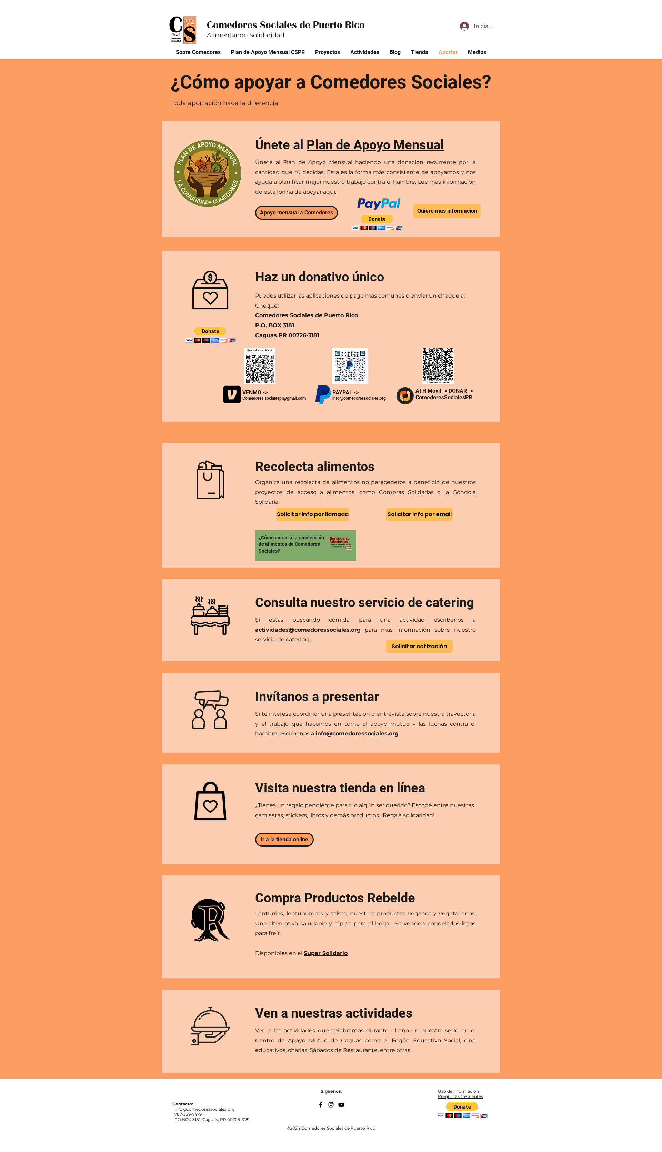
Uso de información (458, 1091)
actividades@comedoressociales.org (308, 630)
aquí (329, 192)
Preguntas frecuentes (460, 1096)
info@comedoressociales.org (357, 733)
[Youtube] (341, 1104)
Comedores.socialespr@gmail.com (274, 398)
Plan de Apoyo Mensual (375, 144)
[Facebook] (320, 1104)
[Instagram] (331, 1104)
